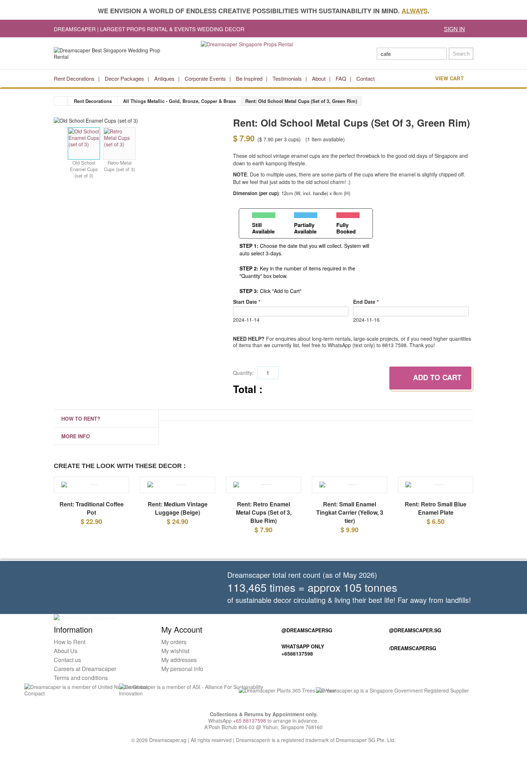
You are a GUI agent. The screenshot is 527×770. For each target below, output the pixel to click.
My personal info (182, 681)
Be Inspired (249, 78)
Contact (365, 78)
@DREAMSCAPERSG (306, 643)
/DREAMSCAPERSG (412, 661)
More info (75, 436)
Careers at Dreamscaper (85, 681)
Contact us (67, 673)
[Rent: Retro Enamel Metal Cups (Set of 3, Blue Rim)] (263, 491)
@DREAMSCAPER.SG (415, 643)
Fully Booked (346, 228)
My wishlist (175, 664)
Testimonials (287, 78)
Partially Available (305, 228)
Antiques (164, 78)
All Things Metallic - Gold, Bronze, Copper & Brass (179, 101)
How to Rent (69, 655)
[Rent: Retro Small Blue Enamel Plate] (435, 488)
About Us (65, 664)
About (319, 78)
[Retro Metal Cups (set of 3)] (119, 143)
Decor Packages (124, 78)
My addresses (179, 673)
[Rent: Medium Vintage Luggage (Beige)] (177, 488)
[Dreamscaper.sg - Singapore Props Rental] (264, 53)
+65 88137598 (249, 733)
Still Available (263, 228)
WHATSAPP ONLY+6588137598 (302, 663)
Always (415, 10)
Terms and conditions (81, 690)
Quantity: (243, 372)
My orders (173, 655)
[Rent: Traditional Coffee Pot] (91, 488)
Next (211, 144)
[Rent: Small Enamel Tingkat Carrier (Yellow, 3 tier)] (349, 488)
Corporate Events (205, 78)
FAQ (341, 78)
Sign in (454, 29)
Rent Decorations (74, 78)
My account (181, 642)
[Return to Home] (61, 101)
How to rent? (80, 418)
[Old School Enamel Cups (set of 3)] (84, 143)
